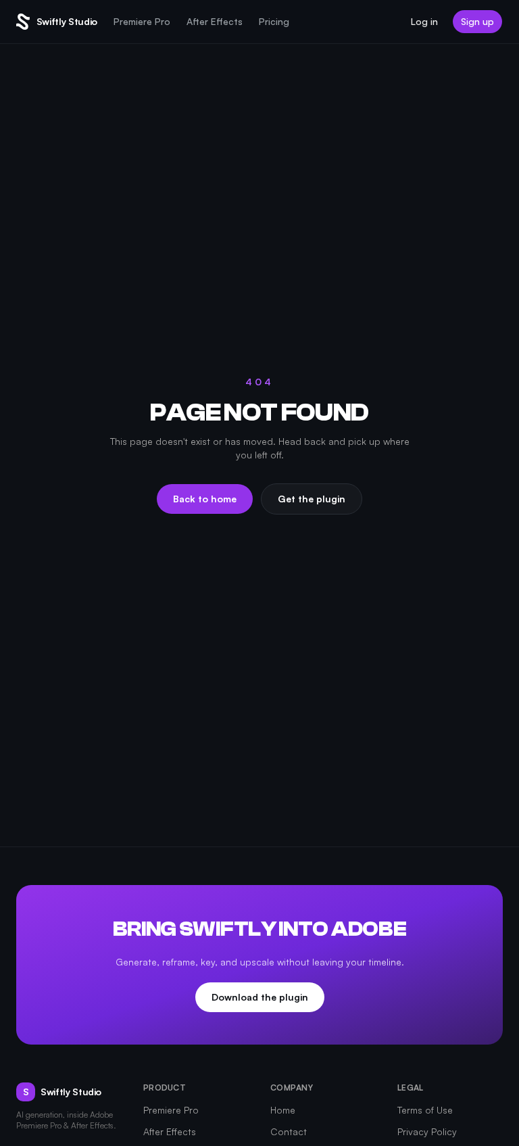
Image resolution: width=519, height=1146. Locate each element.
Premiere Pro (142, 21)
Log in (424, 21)
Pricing (274, 21)
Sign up (477, 21)
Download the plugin (260, 997)
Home (282, 1110)
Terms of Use (425, 1110)
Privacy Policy (427, 1131)
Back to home (205, 498)
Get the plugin (311, 498)
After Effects (215, 21)
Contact (288, 1131)
